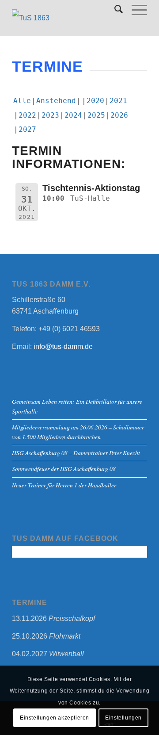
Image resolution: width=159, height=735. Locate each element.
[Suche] (114, 9)
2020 (95, 100)
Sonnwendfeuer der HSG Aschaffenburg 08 (64, 468)
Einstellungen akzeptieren (54, 718)
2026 (119, 115)
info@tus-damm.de (63, 346)
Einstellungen (123, 718)
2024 (73, 115)
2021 (118, 100)
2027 (27, 129)
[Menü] (135, 9)
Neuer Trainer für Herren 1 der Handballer (64, 485)
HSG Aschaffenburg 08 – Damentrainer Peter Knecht (76, 452)
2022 (27, 115)
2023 (50, 115)
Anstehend (56, 100)
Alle (22, 100)
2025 (96, 115)
